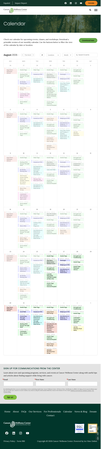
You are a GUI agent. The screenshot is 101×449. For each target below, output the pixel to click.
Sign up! (10, 397)
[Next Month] (33, 55)
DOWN (98, 438)
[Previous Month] (22, 55)
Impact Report (21, 3)
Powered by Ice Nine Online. (85, 441)
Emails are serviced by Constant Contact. (81, 390)
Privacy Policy (9, 441)
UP (98, 433)
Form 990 (21, 441)
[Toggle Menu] (95, 10)
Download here (88, 40)
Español (7, 3)
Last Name (72, 379)
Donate (91, 3)
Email (6, 379)
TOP (98, 428)
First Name (40, 379)
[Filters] (42, 55)
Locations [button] (51, 55)
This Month (28, 55)
